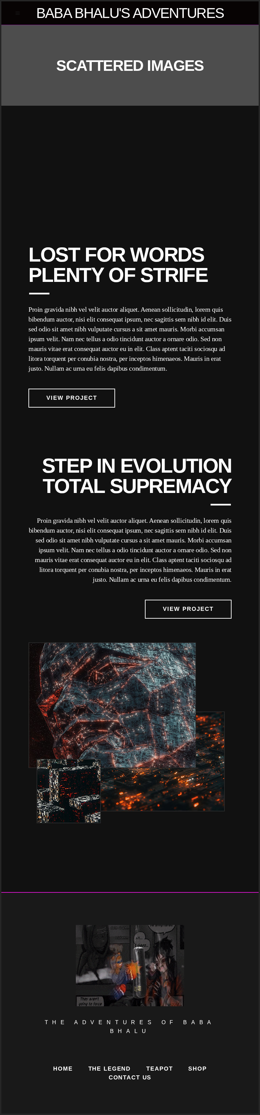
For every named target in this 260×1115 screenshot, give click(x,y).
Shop (197, 1069)
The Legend (109, 1069)
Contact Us (130, 1077)
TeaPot (159, 1069)
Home (62, 1069)
